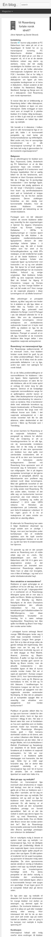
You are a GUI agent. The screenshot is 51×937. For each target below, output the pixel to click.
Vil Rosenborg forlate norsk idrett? (26, 26)
